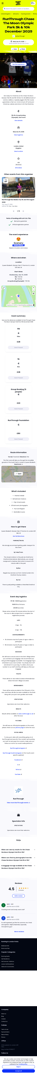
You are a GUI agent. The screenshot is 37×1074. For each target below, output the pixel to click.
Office (3, 1041)
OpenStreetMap (23, 305)
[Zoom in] (33, 287)
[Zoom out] (33, 290)
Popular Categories (8, 952)
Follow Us (4, 1053)
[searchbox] (18, 9)
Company (4, 1009)
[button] (18, 296)
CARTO (15, 305)
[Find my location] (33, 293)
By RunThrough (20, 36)
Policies (4, 1025)
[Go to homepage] (18, 3)
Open (19, 474)
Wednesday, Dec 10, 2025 (18, 275)
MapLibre (9, 305)
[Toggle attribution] (34, 305)
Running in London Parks (9, 942)
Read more (17, 464)
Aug (6, 179)
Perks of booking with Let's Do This (18, 218)
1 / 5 (18, 211)
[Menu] (7, 3)
